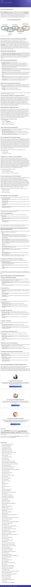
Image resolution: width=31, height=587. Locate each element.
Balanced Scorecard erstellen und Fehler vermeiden (9, 452)
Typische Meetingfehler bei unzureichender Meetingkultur (10, 555)
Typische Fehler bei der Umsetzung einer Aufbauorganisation (10, 521)
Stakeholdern (8, 121)
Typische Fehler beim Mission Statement (7, 548)
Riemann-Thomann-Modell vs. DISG (7, 572)
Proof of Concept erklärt (5, 476)
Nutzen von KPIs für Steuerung (6, 486)
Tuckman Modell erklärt (5, 499)
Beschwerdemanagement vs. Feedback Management (9, 462)
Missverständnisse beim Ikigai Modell (7, 506)
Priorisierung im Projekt (5, 455)
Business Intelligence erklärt (5, 530)
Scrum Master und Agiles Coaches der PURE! (15, 386)
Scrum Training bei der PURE (15, 405)
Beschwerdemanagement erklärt (6, 465)
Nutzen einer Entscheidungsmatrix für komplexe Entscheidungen (11, 469)
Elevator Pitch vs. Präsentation (6, 490)
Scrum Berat (12, 432)
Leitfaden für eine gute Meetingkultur (7, 554)
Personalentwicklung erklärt (5, 569)
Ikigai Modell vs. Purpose (5, 507)
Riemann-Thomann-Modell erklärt (6, 575)
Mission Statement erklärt (5, 552)
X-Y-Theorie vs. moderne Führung (6, 578)
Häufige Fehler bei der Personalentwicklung (8, 565)
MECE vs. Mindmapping (5, 561)
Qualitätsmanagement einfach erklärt (7, 449)
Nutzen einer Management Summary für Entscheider (9, 545)
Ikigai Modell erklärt (4, 510)
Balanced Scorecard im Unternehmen (7, 451)
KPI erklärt (3, 487)
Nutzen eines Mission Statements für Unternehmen (9, 551)
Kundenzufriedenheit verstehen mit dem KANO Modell (9, 514)
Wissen (4, 2)
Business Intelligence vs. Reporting (6, 527)
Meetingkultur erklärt (4, 558)
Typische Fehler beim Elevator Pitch (7, 489)
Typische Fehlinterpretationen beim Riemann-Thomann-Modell (10, 571)
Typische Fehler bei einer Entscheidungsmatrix (8, 466)
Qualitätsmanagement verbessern (6, 448)
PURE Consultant (7, 430)
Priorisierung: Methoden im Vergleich (7, 456)
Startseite (2, 2)
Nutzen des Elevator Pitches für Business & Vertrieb (9, 492)
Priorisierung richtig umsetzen (6, 459)
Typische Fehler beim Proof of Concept (7, 472)
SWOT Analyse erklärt (5, 541)
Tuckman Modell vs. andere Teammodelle (7, 496)
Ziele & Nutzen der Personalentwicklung (7, 568)
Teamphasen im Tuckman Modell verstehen (8, 497)
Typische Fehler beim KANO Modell (7, 511)
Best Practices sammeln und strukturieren (7, 444)
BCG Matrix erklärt (4, 504)
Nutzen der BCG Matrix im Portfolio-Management (8, 503)
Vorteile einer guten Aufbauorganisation (7, 523)
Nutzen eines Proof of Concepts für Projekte (8, 475)
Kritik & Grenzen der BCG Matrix (6, 500)
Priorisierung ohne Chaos (5, 458)
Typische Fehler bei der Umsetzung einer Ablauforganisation (10, 517)
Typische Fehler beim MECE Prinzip (7, 559)
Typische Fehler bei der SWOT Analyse (7, 537)
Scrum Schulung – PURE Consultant (15, 424)
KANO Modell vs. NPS (5, 513)
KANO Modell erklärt (4, 516)
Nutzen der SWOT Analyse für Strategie (7, 540)
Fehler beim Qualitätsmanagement (6, 445)
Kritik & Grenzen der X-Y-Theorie (6, 576)
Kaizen (9, 134)
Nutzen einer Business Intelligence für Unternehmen (9, 528)
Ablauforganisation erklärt (5, 520)
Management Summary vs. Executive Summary (8, 544)
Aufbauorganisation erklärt (5, 524)
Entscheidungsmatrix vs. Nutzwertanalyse (7, 468)
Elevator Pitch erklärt (4, 493)
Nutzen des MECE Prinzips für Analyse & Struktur (8, 562)
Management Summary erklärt (6, 547)
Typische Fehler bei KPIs (5, 483)
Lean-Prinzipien (3, 44)
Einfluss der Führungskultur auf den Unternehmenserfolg (9, 534)
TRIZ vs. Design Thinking (5, 479)
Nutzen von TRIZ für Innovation (6, 480)
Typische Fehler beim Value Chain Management (8, 582)
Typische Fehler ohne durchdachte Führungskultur (9, 531)
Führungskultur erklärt (5, 535)
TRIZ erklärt (3, 482)
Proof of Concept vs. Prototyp (6, 473)
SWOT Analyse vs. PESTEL (5, 538)
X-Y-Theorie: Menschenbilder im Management (8, 579)
